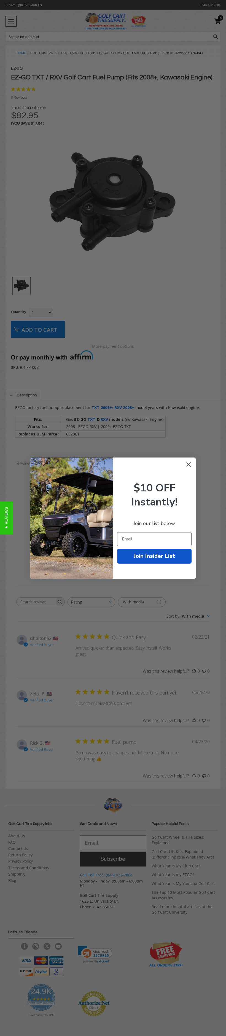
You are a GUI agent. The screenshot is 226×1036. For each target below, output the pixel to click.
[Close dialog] (188, 464)
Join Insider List (154, 556)
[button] (6, 518)
